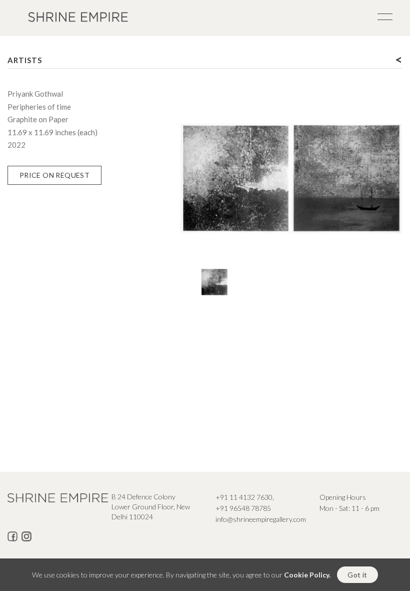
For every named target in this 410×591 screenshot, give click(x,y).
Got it (357, 574)
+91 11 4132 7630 (244, 497)
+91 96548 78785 (243, 508)
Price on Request (55, 175)
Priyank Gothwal (35, 93)
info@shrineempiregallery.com (261, 519)
